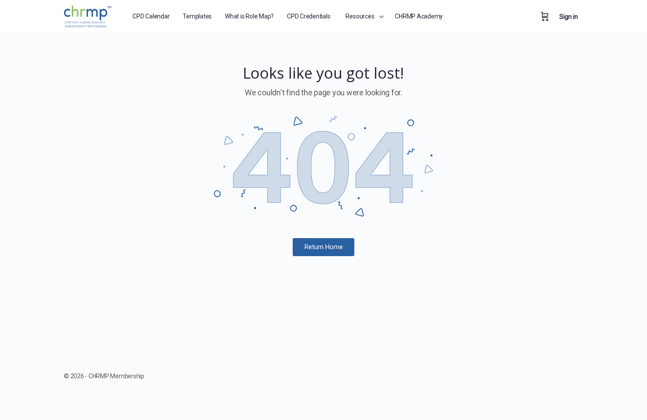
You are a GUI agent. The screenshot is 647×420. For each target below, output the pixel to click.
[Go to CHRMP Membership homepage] (88, 15)
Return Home (324, 247)
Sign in (568, 16)
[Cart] (545, 16)
